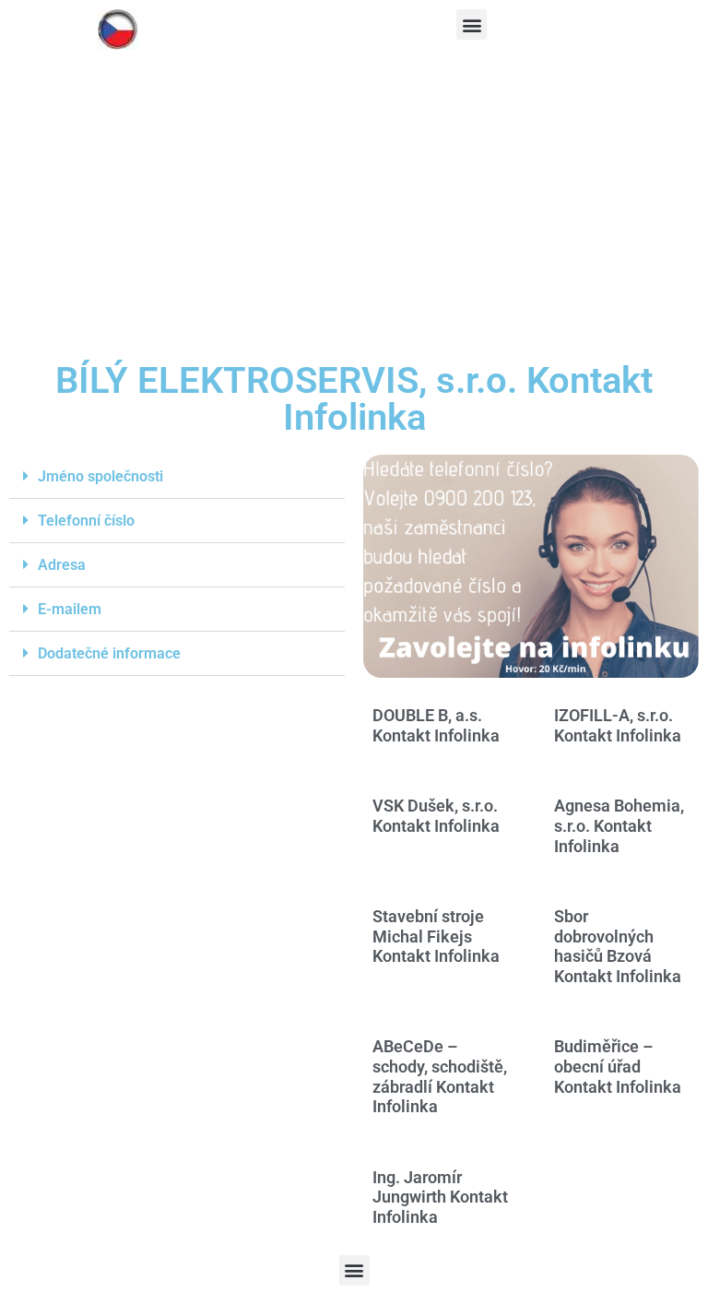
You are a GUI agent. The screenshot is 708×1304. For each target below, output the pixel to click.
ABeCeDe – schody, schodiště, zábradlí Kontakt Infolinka (439, 1076)
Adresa (62, 565)
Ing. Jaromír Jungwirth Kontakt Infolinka (440, 1197)
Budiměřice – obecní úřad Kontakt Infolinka (617, 1066)
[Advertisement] (354, 215)
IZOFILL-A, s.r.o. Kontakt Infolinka (617, 725)
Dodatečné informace (109, 653)
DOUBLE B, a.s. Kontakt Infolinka (436, 725)
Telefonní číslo (86, 520)
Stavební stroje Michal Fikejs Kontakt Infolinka (436, 936)
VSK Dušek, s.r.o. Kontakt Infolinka (436, 816)
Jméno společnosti (100, 476)
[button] (471, 24)
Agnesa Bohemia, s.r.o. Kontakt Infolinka (619, 825)
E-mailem (69, 609)
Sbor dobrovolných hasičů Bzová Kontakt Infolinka (617, 946)
